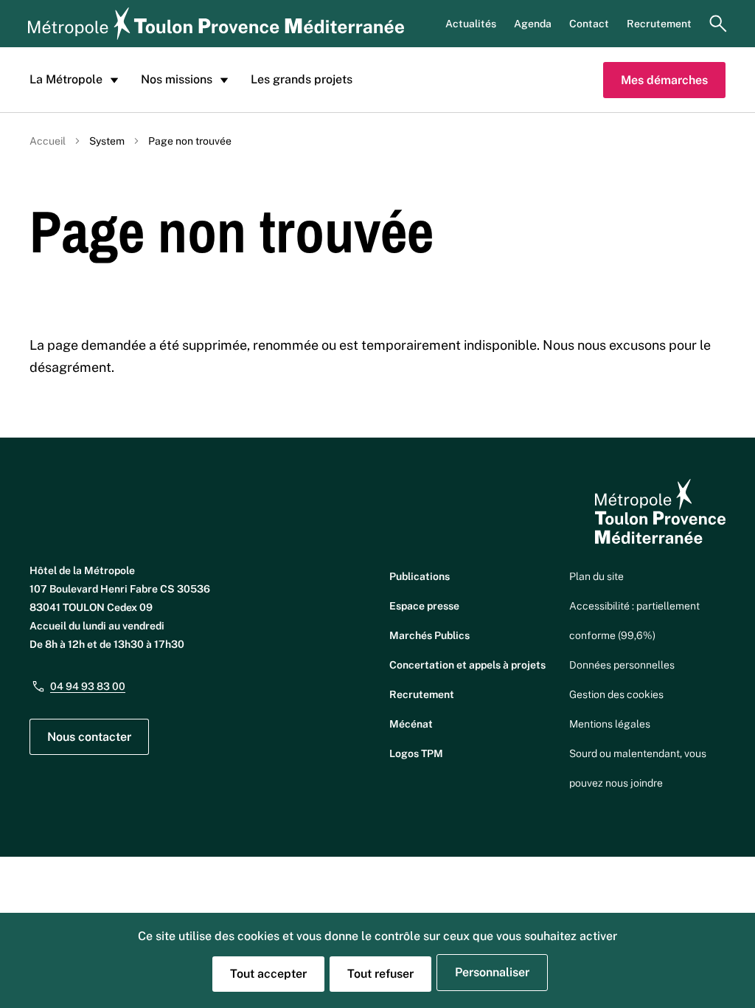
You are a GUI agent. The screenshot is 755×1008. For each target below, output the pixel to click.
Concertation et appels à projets (467, 665)
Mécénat (411, 724)
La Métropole (65, 79)
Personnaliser (492, 972)
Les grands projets (301, 79)
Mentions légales (609, 724)
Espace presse (424, 606)
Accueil (47, 141)
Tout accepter (268, 974)
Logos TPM (416, 753)
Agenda (533, 24)
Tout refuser (380, 974)
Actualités (470, 24)
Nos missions (176, 79)
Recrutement (659, 24)
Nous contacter (89, 737)
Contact (589, 24)
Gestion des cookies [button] (616, 694)
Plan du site (596, 576)
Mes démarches (664, 80)
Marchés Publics (429, 635)
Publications (419, 576)
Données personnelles (622, 665)
